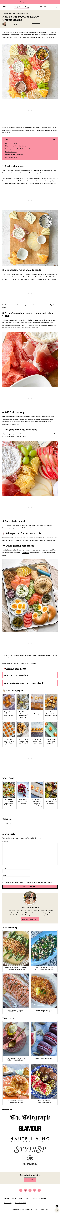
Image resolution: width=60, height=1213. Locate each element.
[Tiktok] (39, 1190)
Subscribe (30, 1180)
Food (26, 13)
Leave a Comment (26, 24)
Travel (20, 1198)
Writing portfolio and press (38, 1198)
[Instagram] (34, 1190)
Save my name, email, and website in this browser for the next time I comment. (29, 882)
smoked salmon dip (13, 305)
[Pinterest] (30, 1190)
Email (4, 875)
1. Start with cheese (11, 143)
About (26, 1198)
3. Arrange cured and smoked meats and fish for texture (22, 149)
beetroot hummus (13, 274)
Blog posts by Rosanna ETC (15, 13)
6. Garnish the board (11, 157)
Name (4, 868)
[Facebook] (20, 1190)
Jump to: (7, 139)
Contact (6, 1198)
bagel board (25, 552)
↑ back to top (20, 1203)
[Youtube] (25, 1190)
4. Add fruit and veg (11, 152)
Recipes (14, 1198)
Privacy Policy (8, 1203)
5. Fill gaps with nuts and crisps (14, 154)
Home (4, 13)
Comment (5, 842)
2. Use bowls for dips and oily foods (15, 146)
